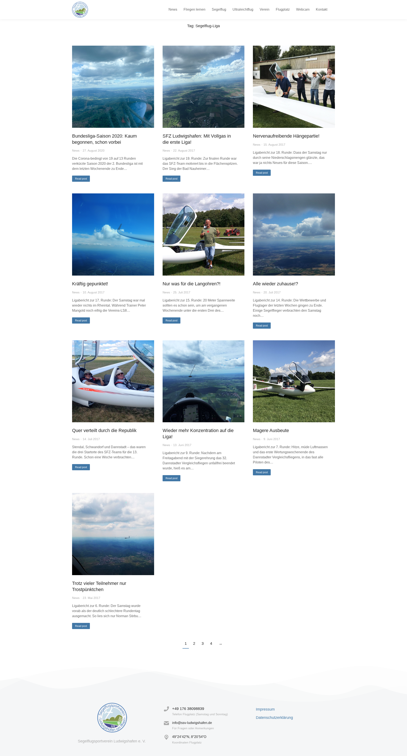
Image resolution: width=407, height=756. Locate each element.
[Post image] (113, 87)
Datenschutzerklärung (274, 717)
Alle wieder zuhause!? (275, 283)
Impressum (265, 709)
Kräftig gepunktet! (90, 283)
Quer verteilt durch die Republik (104, 430)
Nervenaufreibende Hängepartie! (286, 136)
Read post (81, 178)
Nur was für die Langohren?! (191, 283)
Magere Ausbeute (271, 430)
